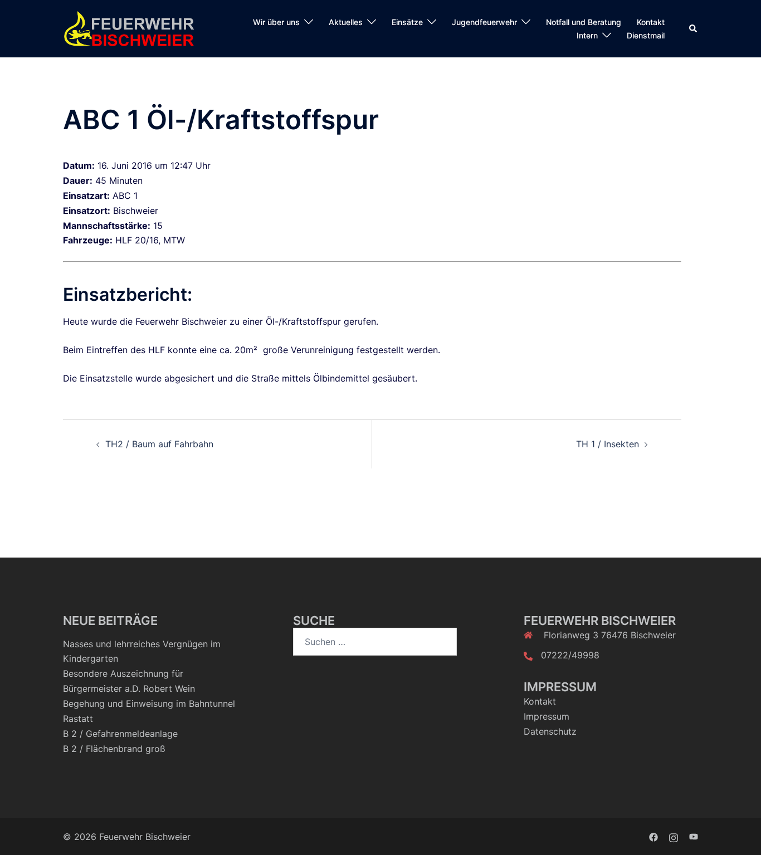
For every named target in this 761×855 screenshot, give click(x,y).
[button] (693, 29)
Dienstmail (646, 35)
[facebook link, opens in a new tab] (653, 836)
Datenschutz (550, 731)
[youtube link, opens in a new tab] (693, 836)
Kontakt (651, 22)
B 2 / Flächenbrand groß (114, 748)
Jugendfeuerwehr (484, 22)
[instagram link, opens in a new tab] (673, 836)
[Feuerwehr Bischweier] (128, 27)
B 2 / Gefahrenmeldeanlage (120, 733)
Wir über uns (276, 22)
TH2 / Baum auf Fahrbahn (159, 444)
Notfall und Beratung (583, 22)
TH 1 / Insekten (607, 444)
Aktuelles (346, 22)
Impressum (546, 716)
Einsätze (407, 22)
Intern (587, 35)
